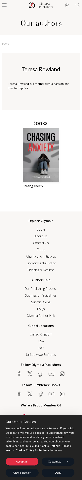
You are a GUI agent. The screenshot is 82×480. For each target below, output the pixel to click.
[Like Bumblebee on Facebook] (19, 394)
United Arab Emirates (41, 354)
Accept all (22, 461)
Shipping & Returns (40, 270)
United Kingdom (41, 334)
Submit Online (41, 302)
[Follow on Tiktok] (40, 394)
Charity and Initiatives (41, 256)
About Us (41, 236)
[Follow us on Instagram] (62, 373)
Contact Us (41, 243)
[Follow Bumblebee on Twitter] (29, 394)
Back (5, 44)
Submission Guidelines (41, 295)
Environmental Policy (41, 263)
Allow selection (22, 472)
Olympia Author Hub (41, 315)
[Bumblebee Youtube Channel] (51, 394)
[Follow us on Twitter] (29, 373)
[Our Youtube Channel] (51, 373)
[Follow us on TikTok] (40, 373)
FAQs (41, 309)
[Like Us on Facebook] (19, 373)
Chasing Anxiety (33, 186)
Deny (58, 472)
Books (41, 229)
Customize (54, 461)
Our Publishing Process (40, 288)
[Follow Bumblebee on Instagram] (62, 394)
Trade (41, 249)
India (40, 348)
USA (41, 341)
